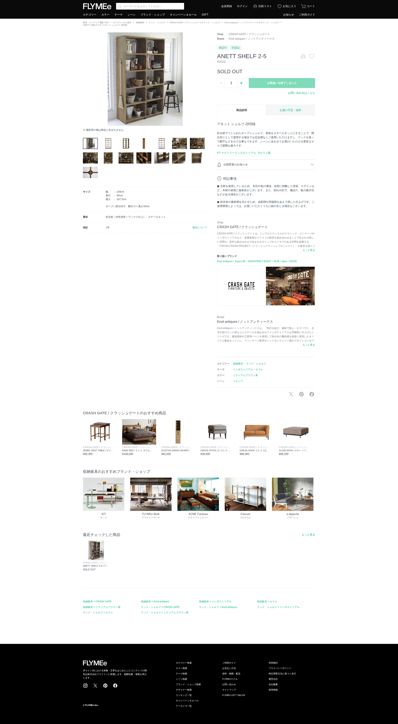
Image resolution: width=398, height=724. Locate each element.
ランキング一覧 (184, 695)
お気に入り (289, 6)
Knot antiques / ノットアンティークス (252, 38)
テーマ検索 (181, 673)
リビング (238, 381)
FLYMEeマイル (230, 679)
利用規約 (273, 663)
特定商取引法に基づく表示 (282, 673)
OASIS (293, 261)
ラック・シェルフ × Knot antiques (218, 607)
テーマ (118, 14)
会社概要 (273, 684)
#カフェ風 (264, 152)
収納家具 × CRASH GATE (97, 601)
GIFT (205, 14)
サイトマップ (229, 690)
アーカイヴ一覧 (184, 706)
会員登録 (226, 6)
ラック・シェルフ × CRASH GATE (160, 607)
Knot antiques (225, 261)
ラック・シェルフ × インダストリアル (278, 607)
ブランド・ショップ (153, 14)
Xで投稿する (291, 394)
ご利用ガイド (307, 14)
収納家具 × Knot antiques (155, 601)
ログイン (242, 6)
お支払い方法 (229, 668)
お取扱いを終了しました (282, 82)
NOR (276, 261)
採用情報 (273, 690)
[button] (86, 79)
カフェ (259, 369)
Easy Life (240, 261)
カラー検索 (181, 668)
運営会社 (273, 679)
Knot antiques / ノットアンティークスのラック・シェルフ (251, 22)
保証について (199, 227)
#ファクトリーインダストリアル (236, 152)
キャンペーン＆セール (183, 14)
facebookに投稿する (311, 394)
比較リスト (265, 6)
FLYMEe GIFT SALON (233, 695)
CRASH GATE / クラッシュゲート (249, 34)
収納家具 (140, 22)
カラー (105, 14)
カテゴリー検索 (184, 663)
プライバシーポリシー (280, 668)
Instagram (85, 685)
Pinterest (105, 685)
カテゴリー (89, 14)
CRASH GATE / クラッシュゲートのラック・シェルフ (195, 22)
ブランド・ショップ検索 (188, 684)
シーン (131, 14)
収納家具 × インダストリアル (215, 601)
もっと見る (308, 534)
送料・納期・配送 (231, 673)
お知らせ (288, 14)
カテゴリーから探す (122, 22)
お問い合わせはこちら (301, 93)
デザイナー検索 (184, 690)
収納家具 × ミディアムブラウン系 (101, 607)
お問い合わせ (229, 684)
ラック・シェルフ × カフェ (98, 612)
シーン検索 (181, 679)
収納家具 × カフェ (267, 601)
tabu (284, 261)
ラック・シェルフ (157, 22)
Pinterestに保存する (301, 394)
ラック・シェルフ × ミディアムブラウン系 (164, 612)
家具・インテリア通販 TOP (96, 22)
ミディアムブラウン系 (245, 375)
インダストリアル (243, 369)
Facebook (115, 685)
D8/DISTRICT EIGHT (259, 261)
